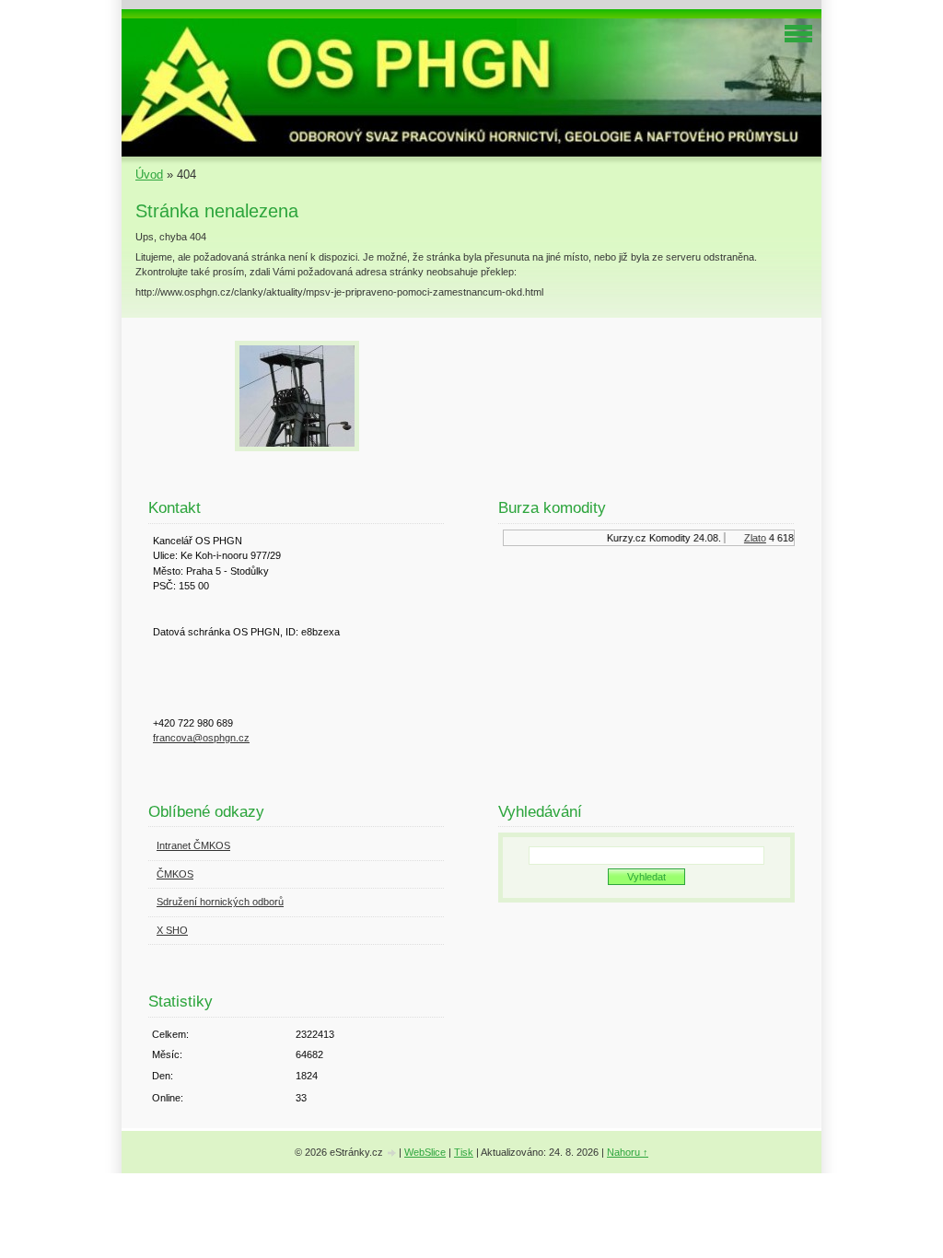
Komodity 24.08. (680, 537)
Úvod (149, 174)
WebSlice (425, 1152)
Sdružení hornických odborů (220, 901)
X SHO (172, 930)
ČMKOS (175, 873)
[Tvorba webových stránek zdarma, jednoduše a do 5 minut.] (392, 1153)
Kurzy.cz (621, 537)
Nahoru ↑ (627, 1152)
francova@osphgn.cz (201, 737)
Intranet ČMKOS (193, 845)
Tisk (463, 1152)
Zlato (750, 537)
